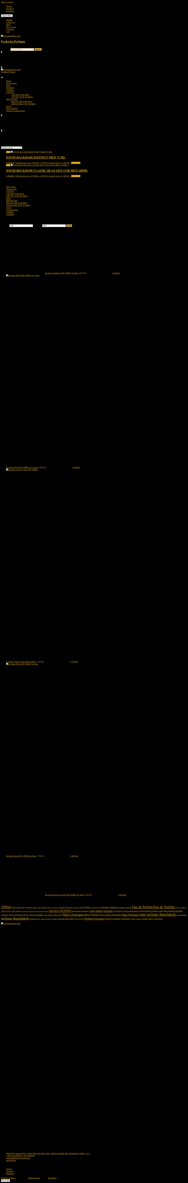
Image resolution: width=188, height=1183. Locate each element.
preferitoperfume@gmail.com (18, 1158)
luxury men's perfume (33, 915)
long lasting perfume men (151, 911)
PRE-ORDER (12, 109)
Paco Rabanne (181, 915)
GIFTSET (10, 92)
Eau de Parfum (142, 907)
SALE (8, 106)
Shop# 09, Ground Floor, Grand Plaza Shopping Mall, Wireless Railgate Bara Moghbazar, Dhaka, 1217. (48, 1153)
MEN (8, 85)
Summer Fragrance (46, 919)
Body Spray (11, 187)
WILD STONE (79, 919)
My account (11, 27)
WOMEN (10, 88)
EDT (176, 907)
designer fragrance (109, 907)
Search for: (5, 49)
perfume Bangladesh (15, 918)
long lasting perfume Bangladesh (126, 911)
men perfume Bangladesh (158, 914)
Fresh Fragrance (16, 911)
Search (38, 49)
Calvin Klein (84, 907)
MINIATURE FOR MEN (21, 102)
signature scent (34, 919)
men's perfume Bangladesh (111, 915)
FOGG (8, 911)
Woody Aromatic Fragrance (117, 919)
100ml (6, 907)
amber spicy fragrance (24, 907)
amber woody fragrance (40, 907)
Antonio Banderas (53, 907)
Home (8, 81)
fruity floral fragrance (41, 911)
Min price (5, 225)
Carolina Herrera (96, 907)
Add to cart (75, 163)
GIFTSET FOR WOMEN (22, 97)
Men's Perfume (92, 914)
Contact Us (10, 22)
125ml (13, 907)
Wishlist (9, 20)
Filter (69, 226)
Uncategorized (12, 210)
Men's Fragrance (73, 914)
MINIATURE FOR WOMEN (23, 104)
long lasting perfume (101, 910)
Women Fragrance (94, 918)
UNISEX (10, 90)
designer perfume (125, 907)
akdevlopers (11, 1160)
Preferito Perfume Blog (15, 111)
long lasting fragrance (80, 911)
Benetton (75, 907)
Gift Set (53, 910)
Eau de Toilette (164, 907)
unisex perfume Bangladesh (63, 919)
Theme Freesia (34, 1178)
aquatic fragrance (66, 907)
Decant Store (11, 83)
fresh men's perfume (29, 911)
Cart (8, 32)
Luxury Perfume (49, 915)
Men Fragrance (130, 914)
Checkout (10, 29)
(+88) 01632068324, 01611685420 (20, 1156)
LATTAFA (64, 910)
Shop (8, 25)
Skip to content (7, 2)
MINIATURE (12, 99)
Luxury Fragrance (15, 915)
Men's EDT (58, 915)
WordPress (52, 1178)
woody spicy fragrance (152, 919)
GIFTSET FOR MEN (20, 95)
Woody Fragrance (136, 919)
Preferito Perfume (13, 41)
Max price (38, 225)
